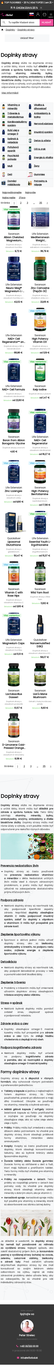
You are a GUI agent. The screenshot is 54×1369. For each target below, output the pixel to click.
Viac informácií (9, 92)
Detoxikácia (9, 962)
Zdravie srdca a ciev (14, 1023)
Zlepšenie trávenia (13, 982)
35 (40, 202)
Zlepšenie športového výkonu (20, 934)
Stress (5, 1003)
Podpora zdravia (12, 900)
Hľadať (46, 22)
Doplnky (10, 29)
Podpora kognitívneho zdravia (21, 1047)
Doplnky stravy (26, 29)
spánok (17, 1003)
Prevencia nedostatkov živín (20, 866)
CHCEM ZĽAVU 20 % (27, 7)
